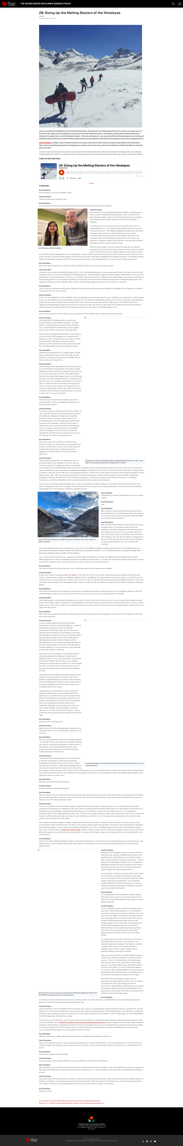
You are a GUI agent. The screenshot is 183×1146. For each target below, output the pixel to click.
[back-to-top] (180, 1142)
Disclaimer (90, 1141)
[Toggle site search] (173, 4)
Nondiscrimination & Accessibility (76, 1141)
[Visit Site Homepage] (91, 1122)
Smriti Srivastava (45, 143)
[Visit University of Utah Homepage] (9, 3)
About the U (103, 1141)
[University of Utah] (34, 1140)
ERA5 (74, 575)
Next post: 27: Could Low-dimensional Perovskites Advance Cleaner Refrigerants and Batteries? (71, 1103)
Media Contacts (112, 1141)
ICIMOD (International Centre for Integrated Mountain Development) (82, 1022)
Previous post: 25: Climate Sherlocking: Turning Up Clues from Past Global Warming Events (69, 1101)
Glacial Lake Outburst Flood (71, 830)
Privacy (96, 1141)
